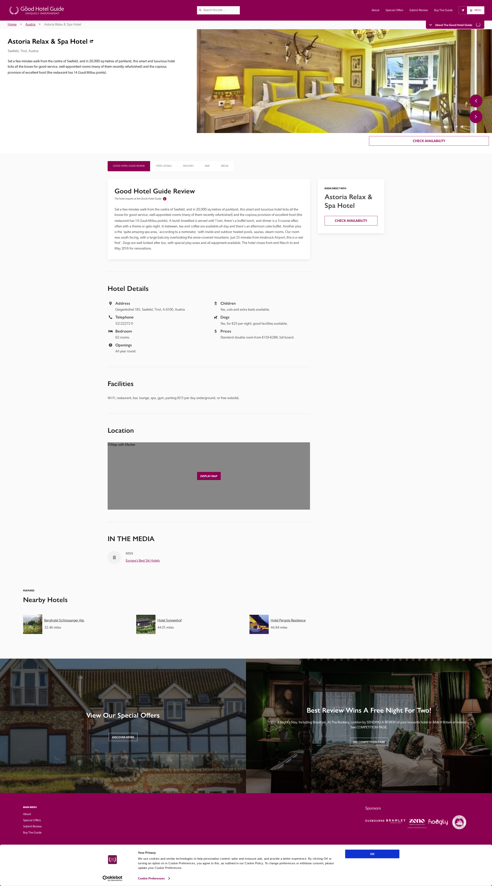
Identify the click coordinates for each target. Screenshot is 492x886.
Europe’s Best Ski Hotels (143, 561)
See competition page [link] (369, 742)
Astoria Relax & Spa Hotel (62, 25)
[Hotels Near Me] (463, 10)
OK (372, 854)
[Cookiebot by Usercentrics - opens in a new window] (112, 878)
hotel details (164, 166)
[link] (200, 10)
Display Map (208, 476)
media (224, 166)
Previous (476, 100)
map (207, 166)
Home (12, 25)
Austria (30, 25)
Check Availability (429, 141)
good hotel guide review (129, 166)
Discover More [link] (123, 737)
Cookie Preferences (151, 878)
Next (476, 116)
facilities (188, 166)
